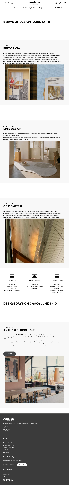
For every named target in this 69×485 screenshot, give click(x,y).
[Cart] (64, 2)
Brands (9, 8)
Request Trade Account (9, 443)
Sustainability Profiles (29, 8)
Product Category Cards (9, 445)
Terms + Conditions (8, 447)
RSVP (9, 354)
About (49, 8)
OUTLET (5, 450)
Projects (41, 8)
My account (6, 452)
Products (17, 8)
